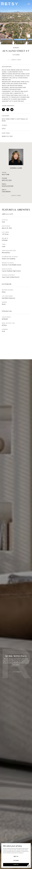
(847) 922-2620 (7, 180)
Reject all (16, 856)
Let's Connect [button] (17, 671)
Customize (16, 860)
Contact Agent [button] (16, 59)
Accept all (16, 864)
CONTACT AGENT (16, 195)
